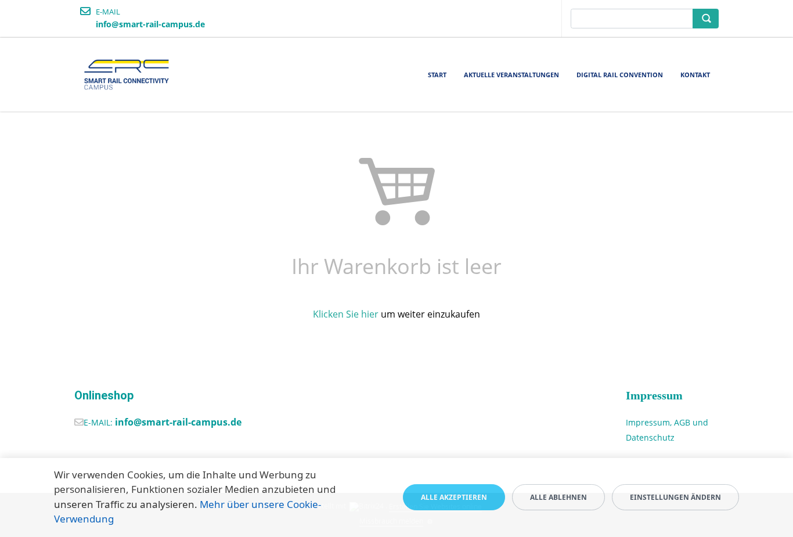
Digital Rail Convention (619, 74)
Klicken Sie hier (346, 314)
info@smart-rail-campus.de (178, 422)
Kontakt (695, 74)
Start (437, 74)
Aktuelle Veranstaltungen (511, 74)
